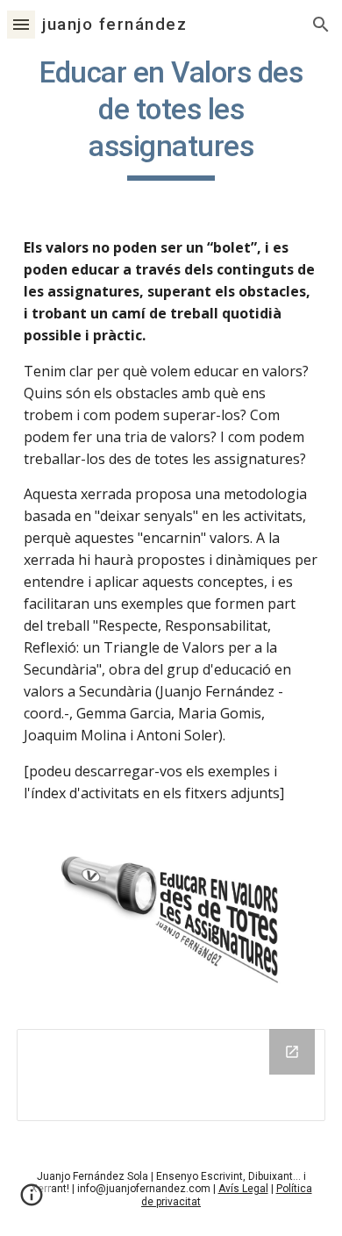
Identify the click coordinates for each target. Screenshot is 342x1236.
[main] (171, 117)
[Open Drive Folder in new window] (292, 1052)
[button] (21, 24)
